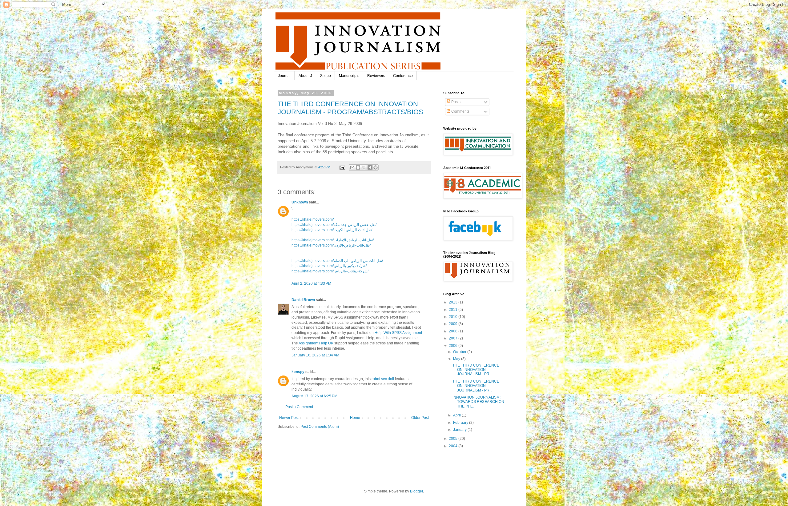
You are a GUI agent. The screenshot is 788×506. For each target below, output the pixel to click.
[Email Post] (342, 167)
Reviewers (376, 76)
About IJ (305, 76)
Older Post (420, 418)
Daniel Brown (303, 300)
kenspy (297, 372)
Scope (325, 76)
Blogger (416, 491)
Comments (459, 111)
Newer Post (289, 418)
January (460, 430)
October (460, 352)
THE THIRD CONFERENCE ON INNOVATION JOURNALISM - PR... (475, 369)
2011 (453, 309)
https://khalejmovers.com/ (312, 219)
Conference (403, 76)
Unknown (299, 202)
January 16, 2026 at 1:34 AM (315, 355)
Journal (284, 76)
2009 (453, 324)
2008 (453, 331)
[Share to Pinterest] (375, 167)
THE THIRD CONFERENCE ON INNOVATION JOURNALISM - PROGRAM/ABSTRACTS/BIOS (350, 108)
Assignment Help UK (316, 343)
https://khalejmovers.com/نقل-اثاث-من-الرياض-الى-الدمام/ (337, 261)
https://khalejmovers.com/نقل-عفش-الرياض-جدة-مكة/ (333, 225)
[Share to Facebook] (370, 167)
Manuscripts (349, 76)
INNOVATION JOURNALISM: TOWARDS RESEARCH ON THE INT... (478, 401)
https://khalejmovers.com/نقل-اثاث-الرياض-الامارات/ (332, 240)
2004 (453, 446)
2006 (453, 345)
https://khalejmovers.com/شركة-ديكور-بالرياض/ (329, 266)
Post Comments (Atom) (319, 426)
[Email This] (352, 167)
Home (355, 418)
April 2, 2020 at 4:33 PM (311, 283)
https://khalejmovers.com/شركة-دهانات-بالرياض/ (329, 271)
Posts (455, 102)
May (457, 359)
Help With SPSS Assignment (398, 333)
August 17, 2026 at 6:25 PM (314, 396)
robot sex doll (383, 379)
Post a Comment (299, 407)
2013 (453, 302)
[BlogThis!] (358, 167)
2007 (453, 338)
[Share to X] (364, 167)
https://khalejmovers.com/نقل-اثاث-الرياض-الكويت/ (331, 230)
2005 (453, 438)
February (461, 422)
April (457, 415)
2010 (453, 317)
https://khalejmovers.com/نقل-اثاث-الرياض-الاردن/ (331, 245)
